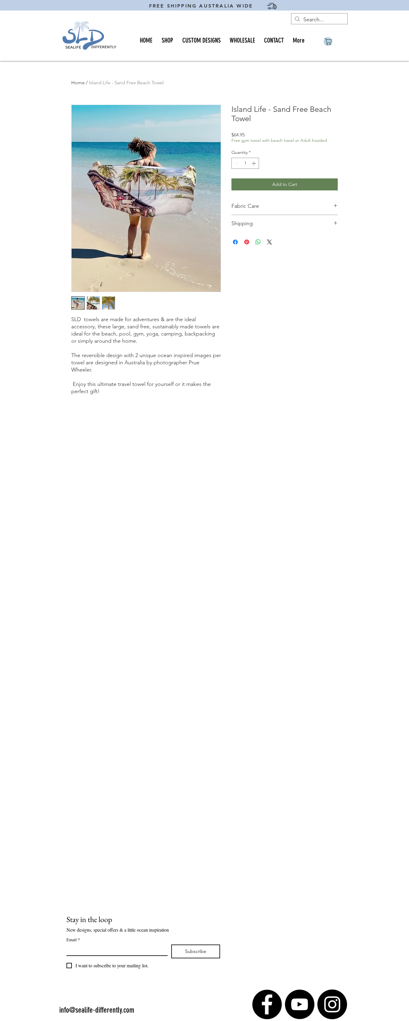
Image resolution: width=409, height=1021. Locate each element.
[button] (167, 40)
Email (73, 939)
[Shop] (328, 41)
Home (78, 82)
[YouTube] (299, 1004)
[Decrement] (236, 163)
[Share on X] (269, 242)
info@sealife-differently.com (96, 1010)
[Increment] (254, 163)
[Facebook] (267, 1004)
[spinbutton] (245, 163)
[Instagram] (332, 1004)
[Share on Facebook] (235, 242)
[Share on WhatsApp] (258, 242)
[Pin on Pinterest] (246, 242)
